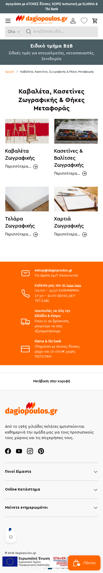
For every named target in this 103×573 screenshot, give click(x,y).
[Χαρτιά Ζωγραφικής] (76, 199)
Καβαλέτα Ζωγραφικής (20, 155)
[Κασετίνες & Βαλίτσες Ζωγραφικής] (76, 131)
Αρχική (9, 71)
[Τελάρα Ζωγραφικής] (27, 199)
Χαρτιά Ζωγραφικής (69, 222)
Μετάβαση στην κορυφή (51, 381)
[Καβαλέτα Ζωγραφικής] (27, 131)
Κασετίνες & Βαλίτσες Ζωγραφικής (69, 158)
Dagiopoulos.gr (25, 553)
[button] (28, 31)
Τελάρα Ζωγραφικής (20, 222)
